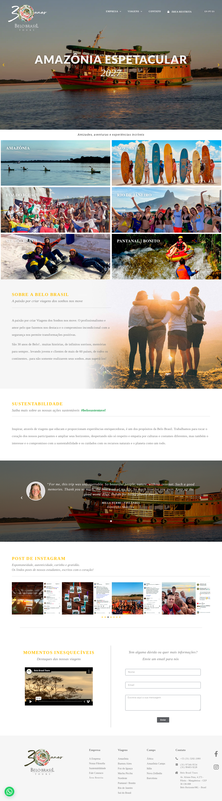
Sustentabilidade (97, 768)
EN (206, 11)
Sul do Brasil (22, 241)
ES (213, 11)
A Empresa (94, 758)
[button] (3, 65)
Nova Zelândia (154, 773)
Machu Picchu (125, 773)
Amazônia (18, 148)
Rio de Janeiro (134, 195)
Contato (155, 11)
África (150, 758)
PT (209, 11)
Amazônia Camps (156, 763)
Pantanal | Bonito (138, 241)
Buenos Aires (125, 763)
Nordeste (128, 148)
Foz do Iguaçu (22, 195)
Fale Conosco (96, 773)
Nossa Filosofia (97, 763)
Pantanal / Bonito (127, 783)
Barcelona (152, 778)
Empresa (112, 11)
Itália (149, 768)
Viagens (133, 11)
